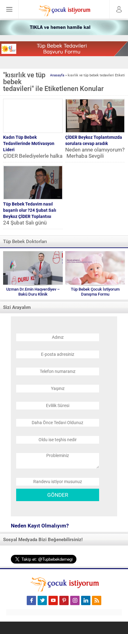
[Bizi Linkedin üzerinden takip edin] (85, 600)
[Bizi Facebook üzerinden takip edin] (31, 600)
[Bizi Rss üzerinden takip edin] (96, 600)
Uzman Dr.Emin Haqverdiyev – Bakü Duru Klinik (33, 292)
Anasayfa (57, 75)
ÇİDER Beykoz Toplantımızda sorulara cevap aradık (93, 140)
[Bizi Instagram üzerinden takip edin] (75, 600)
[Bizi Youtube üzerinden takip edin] (53, 600)
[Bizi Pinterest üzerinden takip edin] (64, 600)
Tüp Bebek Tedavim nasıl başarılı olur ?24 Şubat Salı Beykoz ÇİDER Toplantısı (29, 210)
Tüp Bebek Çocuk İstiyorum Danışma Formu (95, 292)
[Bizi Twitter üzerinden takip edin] (42, 600)
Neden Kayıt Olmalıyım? (40, 526)
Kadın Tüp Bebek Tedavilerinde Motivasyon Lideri (28, 143)
